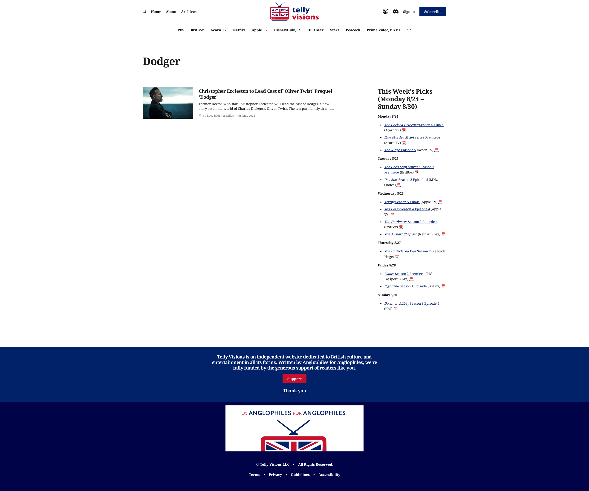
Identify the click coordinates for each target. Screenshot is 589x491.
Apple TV (260, 30)
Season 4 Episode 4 (407, 209)
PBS (181, 30)
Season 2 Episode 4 (411, 221)
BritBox (197, 30)
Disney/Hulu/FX (287, 30)
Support (294, 378)
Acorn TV (219, 30)
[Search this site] (144, 11)
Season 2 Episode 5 (406, 179)
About (171, 11)
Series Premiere (412, 137)
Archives (188, 11)
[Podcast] (385, 11)
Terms (254, 474)
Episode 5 (400, 149)
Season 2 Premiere (404, 273)
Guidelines (300, 474)
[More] (409, 30)
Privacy (275, 474)
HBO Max (315, 30)
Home (156, 11)
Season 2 (407, 251)
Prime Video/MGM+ (383, 30)
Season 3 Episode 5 (411, 303)
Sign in (409, 11)
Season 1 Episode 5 (407, 286)
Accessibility (329, 474)
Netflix (239, 30)
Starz (334, 30)
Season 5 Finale (402, 201)
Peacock (353, 30)
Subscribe (433, 11)
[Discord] (395, 11)
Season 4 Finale (414, 124)
